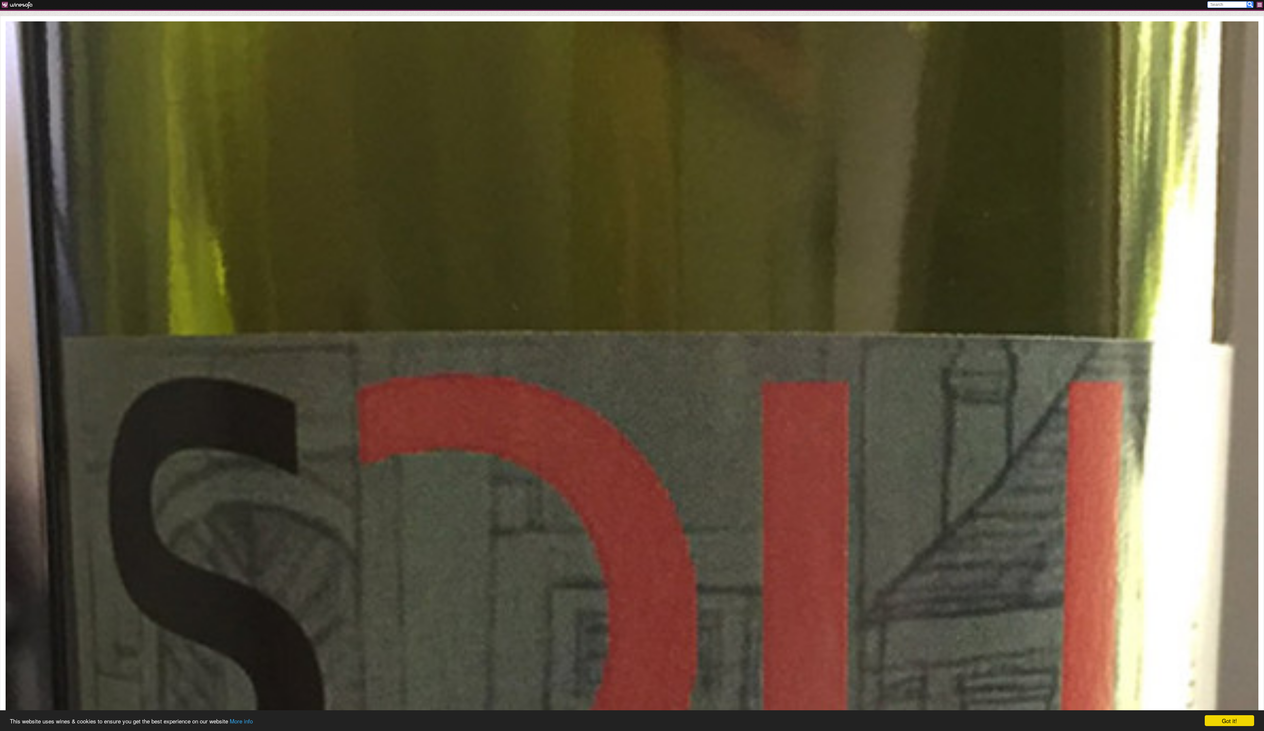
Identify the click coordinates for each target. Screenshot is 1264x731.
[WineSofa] (19, 5)
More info (241, 721)
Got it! (1229, 721)
